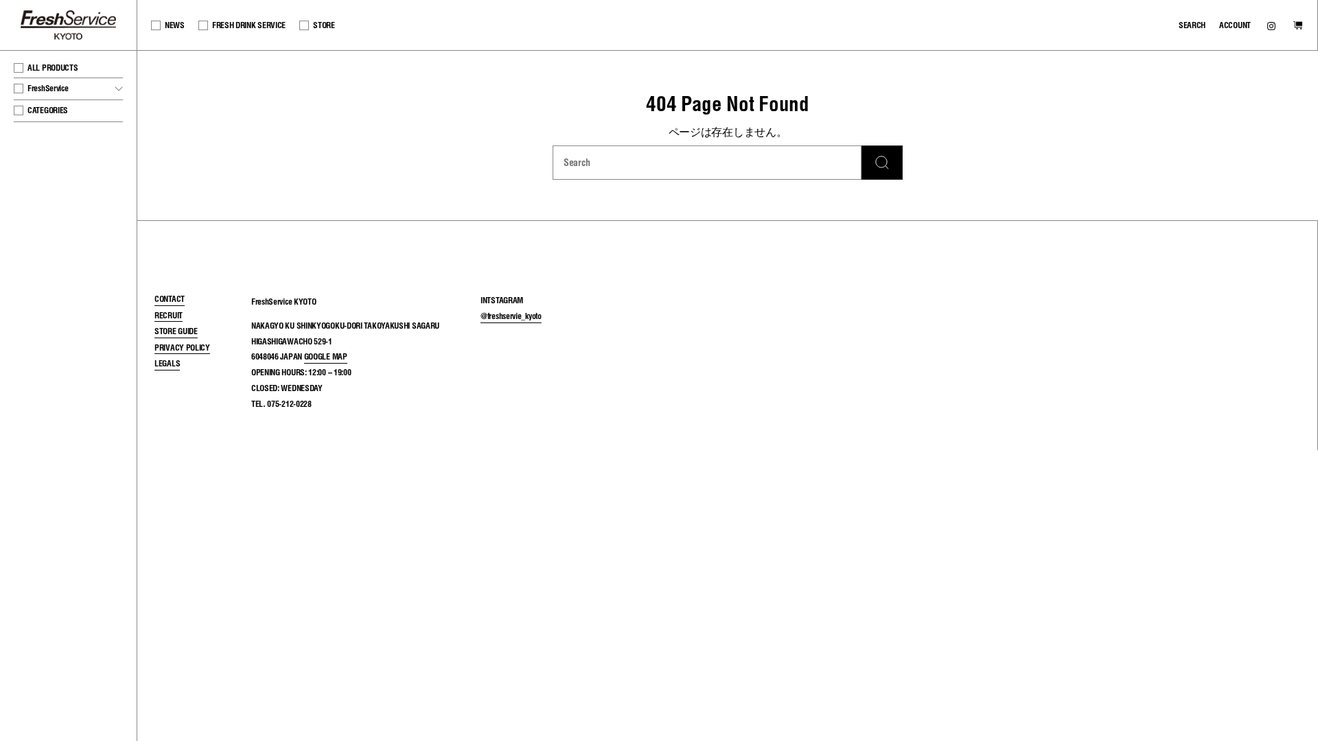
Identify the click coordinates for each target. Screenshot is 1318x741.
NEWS (175, 25)
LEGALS (167, 363)
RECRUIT (168, 315)
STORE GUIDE (176, 331)
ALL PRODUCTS (52, 67)
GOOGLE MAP (325, 356)
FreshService (74, 88)
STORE (324, 25)
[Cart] (1298, 26)
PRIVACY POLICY (182, 347)
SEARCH (1192, 25)
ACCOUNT (1235, 25)
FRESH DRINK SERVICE (249, 25)
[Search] (882, 162)
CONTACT (169, 299)
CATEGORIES (47, 110)
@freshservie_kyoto (511, 316)
